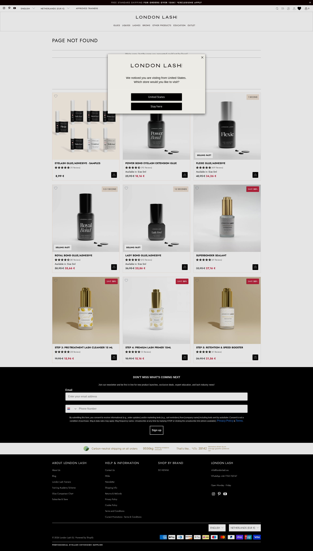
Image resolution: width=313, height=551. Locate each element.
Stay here (156, 106)
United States (156, 97)
